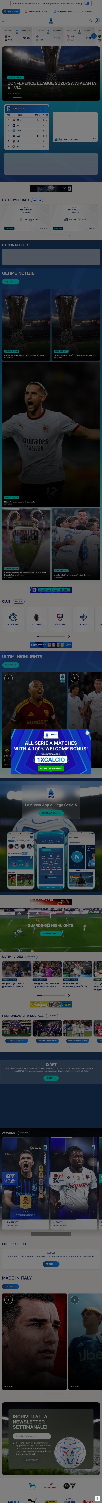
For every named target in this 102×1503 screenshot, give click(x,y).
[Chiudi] (91, 731)
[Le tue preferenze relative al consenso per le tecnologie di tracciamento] (97, 1498)
